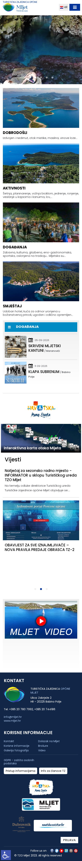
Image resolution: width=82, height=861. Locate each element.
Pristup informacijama (20, 771)
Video (42, 750)
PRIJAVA (69, 840)
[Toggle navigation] (74, 7)
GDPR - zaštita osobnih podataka (19, 762)
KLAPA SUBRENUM (43, 371)
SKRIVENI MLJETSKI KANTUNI (44, 348)
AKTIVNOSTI (14, 188)
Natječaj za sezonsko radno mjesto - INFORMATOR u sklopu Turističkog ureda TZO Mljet (41, 475)
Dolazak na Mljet (49, 741)
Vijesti (13, 459)
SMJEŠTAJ (12, 306)
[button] (30, 77)
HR (65, 7)
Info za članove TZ (53, 771)
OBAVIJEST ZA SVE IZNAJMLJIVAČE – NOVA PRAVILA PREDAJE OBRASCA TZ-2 (39, 547)
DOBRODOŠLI (15, 132)
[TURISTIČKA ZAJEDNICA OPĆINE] (22, 8)
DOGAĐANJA (15, 247)
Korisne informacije (16, 746)
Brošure (43, 746)
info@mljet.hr (13, 717)
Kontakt (9, 741)
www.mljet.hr (12, 721)
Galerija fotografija (16, 750)
